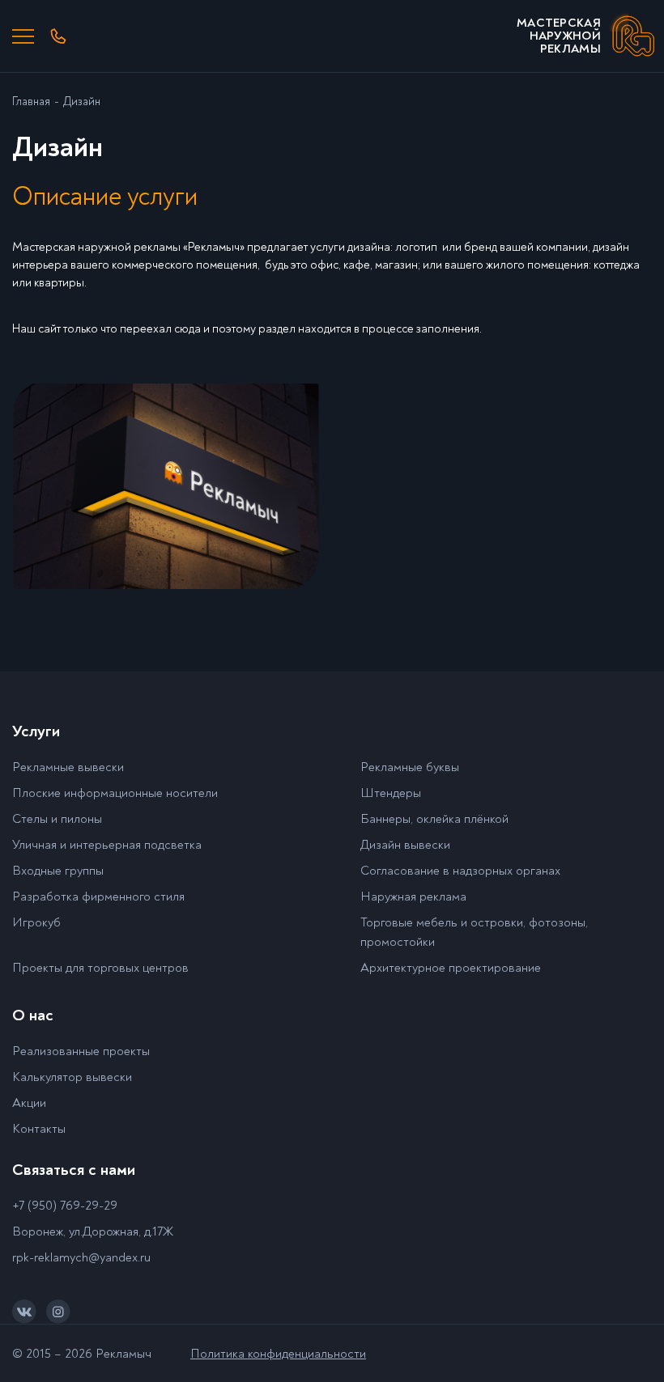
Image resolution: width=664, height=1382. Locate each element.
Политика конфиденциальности (278, 1354)
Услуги (36, 731)
